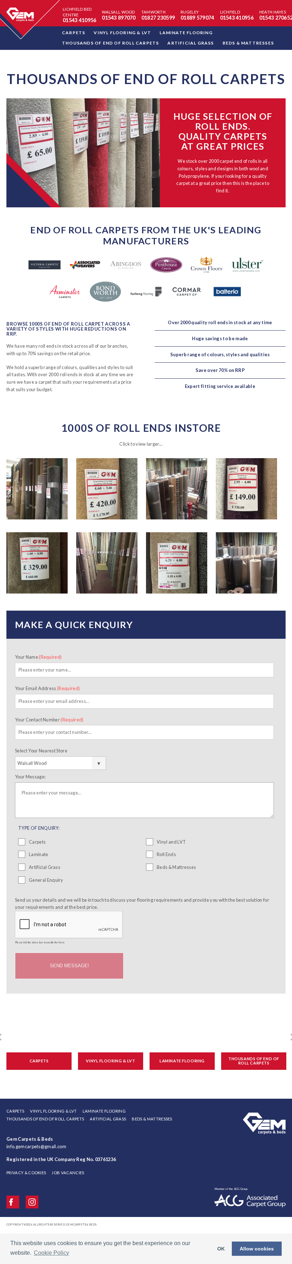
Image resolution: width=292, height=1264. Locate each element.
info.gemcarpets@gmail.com (36, 1146)
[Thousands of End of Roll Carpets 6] (107, 565)
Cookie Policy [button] (51, 1253)
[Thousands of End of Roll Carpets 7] (177, 565)
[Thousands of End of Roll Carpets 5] (37, 565)
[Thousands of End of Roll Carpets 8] (246, 565)
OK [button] (221, 1249)
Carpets (37, 842)
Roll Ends (166, 854)
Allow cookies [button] (257, 1249)
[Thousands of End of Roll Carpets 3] (177, 491)
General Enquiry (46, 880)
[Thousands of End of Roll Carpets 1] (37, 491)
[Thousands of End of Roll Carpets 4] (246, 491)
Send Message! (69, 965)
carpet (183, 183)
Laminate (38, 854)
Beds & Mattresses (176, 867)
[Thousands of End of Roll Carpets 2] (107, 491)
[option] (146, 152)
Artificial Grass (44, 867)
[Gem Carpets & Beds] (264, 1113)
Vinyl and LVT (171, 842)
